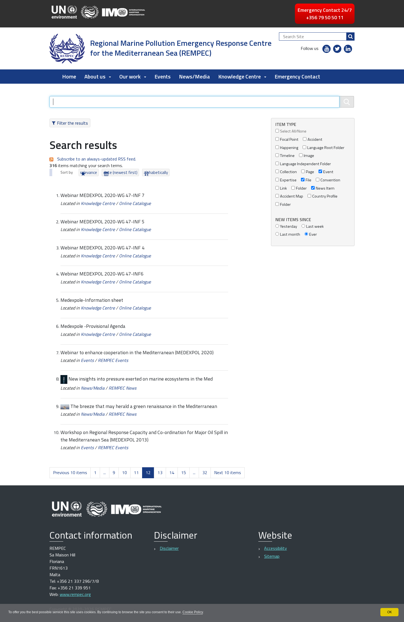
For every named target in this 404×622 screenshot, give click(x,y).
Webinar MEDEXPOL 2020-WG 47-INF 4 (102, 247)
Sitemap (272, 556)
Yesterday (288, 226)
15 (183, 472)
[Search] (350, 36)
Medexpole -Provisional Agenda (92, 326)
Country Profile (324, 196)
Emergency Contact (297, 76)
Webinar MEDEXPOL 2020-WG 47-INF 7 (102, 195)
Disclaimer (169, 548)
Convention (330, 180)
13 (159, 472)
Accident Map (291, 196)
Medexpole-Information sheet (91, 300)
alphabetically (156, 172)
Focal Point (289, 139)
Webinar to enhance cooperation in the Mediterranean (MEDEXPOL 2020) (137, 352)
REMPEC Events (113, 360)
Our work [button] (130, 76)
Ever (313, 234)
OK (389, 612)
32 (204, 472)
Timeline (287, 156)
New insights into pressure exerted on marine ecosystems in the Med (140, 378)
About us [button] (95, 76)
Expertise (288, 180)
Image (309, 156)
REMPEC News (122, 388)
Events (162, 76)
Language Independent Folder (305, 164)
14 (171, 472)
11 (136, 472)
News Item (325, 188)
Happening (289, 148)
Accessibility (275, 548)
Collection (288, 172)
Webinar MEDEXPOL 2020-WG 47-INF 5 (102, 221)
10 (124, 472)
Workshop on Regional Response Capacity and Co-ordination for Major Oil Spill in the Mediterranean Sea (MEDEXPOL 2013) (144, 436)
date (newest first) (120, 172)
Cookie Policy (192, 612)
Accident (315, 139)
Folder (301, 188)
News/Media (194, 76)
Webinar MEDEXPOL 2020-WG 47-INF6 (101, 273)
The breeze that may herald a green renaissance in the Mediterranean (143, 406)
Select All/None (293, 131)
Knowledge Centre (98, 203)
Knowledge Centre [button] (239, 76)
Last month (290, 234)
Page (310, 172)
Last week (315, 226)
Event (328, 172)
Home (69, 76)
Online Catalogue (135, 203)
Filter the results (72, 123)
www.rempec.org (75, 594)
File (308, 180)
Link (283, 188)
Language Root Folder (325, 148)
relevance (88, 172)
